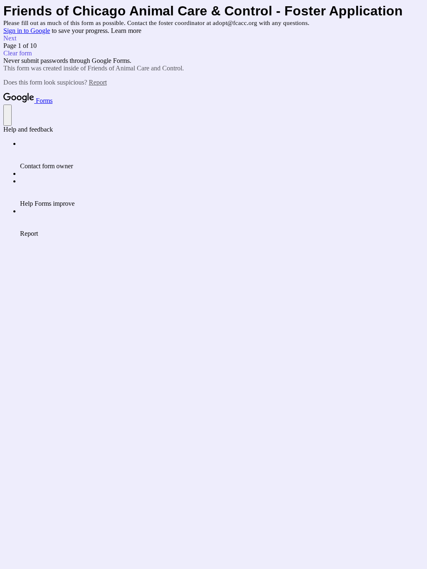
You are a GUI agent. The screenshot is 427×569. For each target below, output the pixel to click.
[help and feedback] (7, 115)
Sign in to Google (26, 30)
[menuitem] (222, 155)
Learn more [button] (126, 30)
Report (98, 82)
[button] (213, 38)
